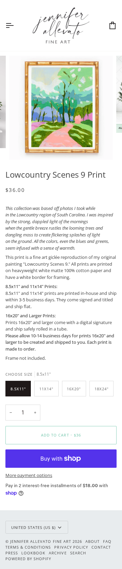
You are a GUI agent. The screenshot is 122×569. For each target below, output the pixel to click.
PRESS (11, 552)
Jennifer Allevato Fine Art (40, 541)
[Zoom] (22, 147)
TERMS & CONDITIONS (28, 547)
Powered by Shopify (28, 558)
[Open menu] (15, 25)
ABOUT (92, 541)
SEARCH (78, 552)
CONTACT (101, 547)
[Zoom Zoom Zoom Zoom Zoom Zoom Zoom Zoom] (61, 108)
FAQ (107, 541)
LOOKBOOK (33, 552)
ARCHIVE (57, 552)
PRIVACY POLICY (71, 547)
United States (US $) (33, 527)
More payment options (28, 475)
